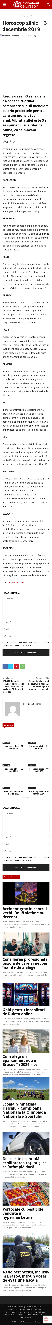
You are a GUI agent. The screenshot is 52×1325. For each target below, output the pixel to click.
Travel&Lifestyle (39, 1312)
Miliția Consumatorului (17, 1309)
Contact (28, 1315)
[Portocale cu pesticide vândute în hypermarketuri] (26, 1194)
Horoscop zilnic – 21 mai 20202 (38, 747)
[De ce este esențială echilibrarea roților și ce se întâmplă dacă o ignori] (26, 1143)
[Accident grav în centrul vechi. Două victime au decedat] (26, 893)
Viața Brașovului (9, 1315)
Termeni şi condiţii (39, 1315)
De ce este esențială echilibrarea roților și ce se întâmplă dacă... (25, 1162)
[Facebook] (5, 666)
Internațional (31, 1307)
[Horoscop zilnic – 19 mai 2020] (38, 759)
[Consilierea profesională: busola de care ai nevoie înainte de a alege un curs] (26, 944)
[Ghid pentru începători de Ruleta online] (26, 994)
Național (38, 1309)
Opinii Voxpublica (11, 1312)
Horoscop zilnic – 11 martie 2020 (13, 792)
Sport (30, 1312)
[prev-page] (23, 799)
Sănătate (23, 1312)
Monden (30, 1309)
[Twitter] (10, 666)
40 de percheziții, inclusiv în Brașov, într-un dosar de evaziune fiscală (26, 1276)
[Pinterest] (16, 666)
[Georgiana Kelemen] (12, 709)
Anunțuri (20, 1315)
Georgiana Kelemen (32, 703)
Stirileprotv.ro (16, 582)
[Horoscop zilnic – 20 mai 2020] (13, 759)
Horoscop (6, 742)
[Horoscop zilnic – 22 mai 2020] (13, 737)
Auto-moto (12, 1307)
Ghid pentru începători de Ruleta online (24, 1011)
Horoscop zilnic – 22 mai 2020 (13, 747)
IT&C (40, 1307)
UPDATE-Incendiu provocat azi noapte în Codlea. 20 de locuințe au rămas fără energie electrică (13, 686)
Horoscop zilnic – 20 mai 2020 (13, 770)
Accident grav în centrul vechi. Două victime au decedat (25, 912)
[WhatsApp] (22, 666)
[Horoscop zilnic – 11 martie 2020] (13, 782)
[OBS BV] (26, 4)
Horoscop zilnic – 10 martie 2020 (38, 792)
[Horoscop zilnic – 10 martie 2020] (38, 782)
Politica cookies (26, 1317)
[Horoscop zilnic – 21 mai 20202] (38, 737)
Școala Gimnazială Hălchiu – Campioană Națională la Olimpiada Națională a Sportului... (24, 1110)
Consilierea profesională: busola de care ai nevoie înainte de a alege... (26, 963)
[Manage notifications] (46, 1319)
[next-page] (27, 799)
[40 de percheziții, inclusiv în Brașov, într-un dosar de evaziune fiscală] (26, 1250)
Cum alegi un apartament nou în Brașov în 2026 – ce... (22, 1060)
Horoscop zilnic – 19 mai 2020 (38, 770)
